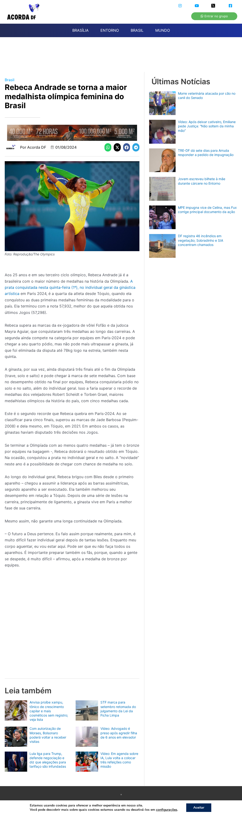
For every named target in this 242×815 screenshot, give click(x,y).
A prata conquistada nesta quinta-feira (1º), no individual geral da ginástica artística (70, 287)
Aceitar (198, 807)
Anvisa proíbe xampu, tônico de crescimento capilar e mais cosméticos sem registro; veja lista (49, 710)
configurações (166, 810)
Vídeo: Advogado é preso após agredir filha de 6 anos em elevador (118, 732)
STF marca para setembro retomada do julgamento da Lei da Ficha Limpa (118, 708)
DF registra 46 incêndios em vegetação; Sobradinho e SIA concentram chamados (200, 240)
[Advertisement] (123, 57)
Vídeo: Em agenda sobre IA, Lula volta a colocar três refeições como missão (119, 760)
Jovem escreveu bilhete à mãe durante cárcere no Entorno (201, 181)
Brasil (9, 79)
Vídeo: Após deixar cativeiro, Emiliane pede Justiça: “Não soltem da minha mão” (207, 126)
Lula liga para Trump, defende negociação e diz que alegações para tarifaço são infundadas (48, 760)
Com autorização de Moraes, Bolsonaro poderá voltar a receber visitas (48, 735)
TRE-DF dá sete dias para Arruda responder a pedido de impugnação (205, 152)
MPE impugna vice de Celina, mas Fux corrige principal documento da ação (207, 209)
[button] (108, 147)
